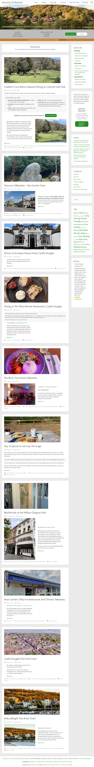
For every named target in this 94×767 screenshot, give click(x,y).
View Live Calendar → (81, 124)
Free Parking (47, 146)
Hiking (76, 230)
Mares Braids (49, 761)
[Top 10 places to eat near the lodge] (32, 442)
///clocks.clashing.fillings (84, 758)
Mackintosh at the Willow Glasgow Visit (25, 512)
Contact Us (78, 61)
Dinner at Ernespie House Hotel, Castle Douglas (29, 253)
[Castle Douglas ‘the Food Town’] (32, 654)
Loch (39, 678)
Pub (56, 213)
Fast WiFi (46, 36)
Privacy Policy (51, 764)
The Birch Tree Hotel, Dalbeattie (20, 377)
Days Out (13, 146)
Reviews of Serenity (80, 79)
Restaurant (10, 147)
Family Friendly (39, 146)
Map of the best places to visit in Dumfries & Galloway (82, 72)
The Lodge (53, 2)
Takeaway (15, 215)
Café (27, 146)
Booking (85, 2)
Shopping (15, 213)
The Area (63, 2)
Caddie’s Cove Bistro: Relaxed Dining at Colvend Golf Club (34, 86)
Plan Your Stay (74, 2)
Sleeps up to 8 (17, 34)
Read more (7, 143)
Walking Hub (32, 761)
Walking (19, 147)
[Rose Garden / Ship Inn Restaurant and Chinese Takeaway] (32, 595)
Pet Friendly (46, 34)
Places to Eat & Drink (80, 66)
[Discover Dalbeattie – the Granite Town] (32, 181)
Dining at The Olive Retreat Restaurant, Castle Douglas (33, 306)
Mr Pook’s (13, 317)
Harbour (39, 748)
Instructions (77, 187)
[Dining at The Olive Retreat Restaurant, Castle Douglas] (26, 302)
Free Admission (79, 224)
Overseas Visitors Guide (66, 761)
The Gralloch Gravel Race (80, 161)
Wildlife (82, 249)
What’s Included (79, 58)
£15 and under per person (81, 251)
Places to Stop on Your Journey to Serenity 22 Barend (80, 156)
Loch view (17, 32)
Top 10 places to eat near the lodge (22, 446)
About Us (58, 764)
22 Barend (17, 90)
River (11, 215)
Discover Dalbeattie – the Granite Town (25, 185)
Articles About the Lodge (80, 189)
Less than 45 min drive (58, 146)
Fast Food (35, 473)
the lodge (15, 605)
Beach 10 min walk (18, 36)
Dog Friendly (19, 268)
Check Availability (51, 115)
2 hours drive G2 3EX (48, 527)
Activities (8, 146)
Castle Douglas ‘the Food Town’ (20, 658)
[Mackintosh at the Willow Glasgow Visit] (26, 508)
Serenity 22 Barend (12, 2)
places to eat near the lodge (20, 319)
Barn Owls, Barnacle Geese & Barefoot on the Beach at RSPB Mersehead (82, 150)
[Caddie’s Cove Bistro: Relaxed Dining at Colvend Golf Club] (32, 82)
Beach (76, 213)
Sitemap (70, 764)
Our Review (44, 268)
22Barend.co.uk (34, 764)
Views (15, 147)
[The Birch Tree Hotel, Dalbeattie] (32, 373)
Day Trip (26, 561)
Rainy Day (60, 213)
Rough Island (56, 761)
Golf (51, 32)
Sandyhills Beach (40, 761)
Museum (52, 213)
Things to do (78, 68)
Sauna (47, 32)
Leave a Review (79, 84)
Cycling (79, 216)
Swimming (76, 244)
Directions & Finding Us (81, 56)
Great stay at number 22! (79, 265)
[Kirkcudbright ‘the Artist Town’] (32, 714)
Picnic (75, 239)
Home (36, 2)
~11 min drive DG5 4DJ (26, 605)
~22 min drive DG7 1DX (20, 323)
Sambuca (31, 316)
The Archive (9, 340)
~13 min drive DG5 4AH (50, 387)
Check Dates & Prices (80, 53)
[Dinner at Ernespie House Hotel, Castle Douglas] (32, 249)
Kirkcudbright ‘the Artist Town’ (20, 718)
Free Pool (42, 32)
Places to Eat (19, 146)
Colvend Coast (32, 146)
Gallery (44, 2)
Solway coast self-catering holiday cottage (13, 758)
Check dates (63, 40)
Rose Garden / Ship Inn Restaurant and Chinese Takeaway (34, 599)
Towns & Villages (22, 213)
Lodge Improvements (80, 82)
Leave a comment (28, 147)
